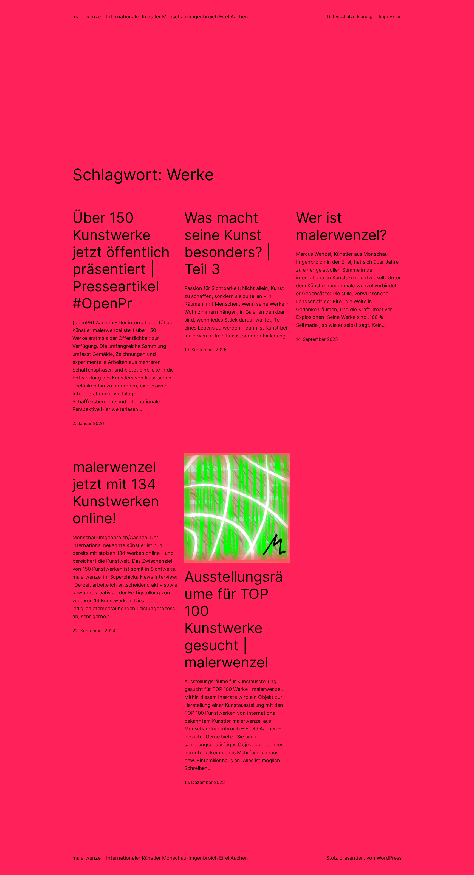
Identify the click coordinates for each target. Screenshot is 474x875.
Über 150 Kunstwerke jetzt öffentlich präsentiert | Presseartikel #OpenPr (121, 260)
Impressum (390, 16)
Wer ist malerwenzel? (341, 226)
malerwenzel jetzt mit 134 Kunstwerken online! (115, 492)
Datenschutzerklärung (350, 16)
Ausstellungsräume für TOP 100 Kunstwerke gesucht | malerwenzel (233, 619)
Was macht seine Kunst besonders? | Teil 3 (227, 243)
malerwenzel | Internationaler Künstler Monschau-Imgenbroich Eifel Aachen (160, 16)
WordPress (389, 858)
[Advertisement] (237, 91)
